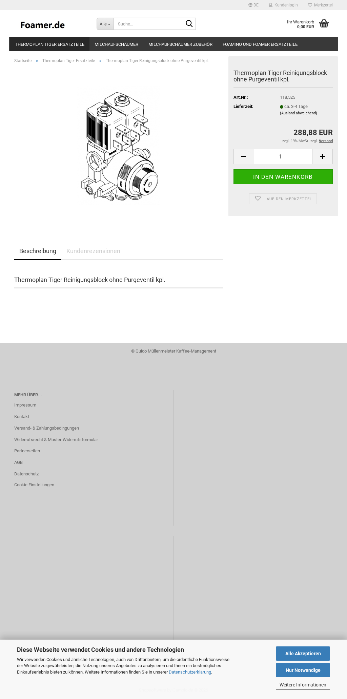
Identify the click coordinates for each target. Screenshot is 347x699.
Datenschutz (26, 473)
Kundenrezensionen (93, 250)
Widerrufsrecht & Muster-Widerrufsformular (56, 439)
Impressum (25, 405)
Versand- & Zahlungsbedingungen (46, 428)
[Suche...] (189, 24)
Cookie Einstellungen (34, 484)
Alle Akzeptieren (303, 653)
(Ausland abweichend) (298, 113)
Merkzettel (322, 5)
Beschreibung (37, 250)
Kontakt (21, 416)
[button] (253, 5)
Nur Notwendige (303, 670)
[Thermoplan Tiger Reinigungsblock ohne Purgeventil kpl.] (118, 145)
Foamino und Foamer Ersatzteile (260, 44)
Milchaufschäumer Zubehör (180, 44)
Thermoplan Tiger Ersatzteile (49, 44)
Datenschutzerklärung (190, 672)
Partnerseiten (27, 450)
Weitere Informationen (303, 684)
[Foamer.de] (50, 23)
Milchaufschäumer (116, 44)
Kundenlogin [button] (285, 5)
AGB (18, 462)
